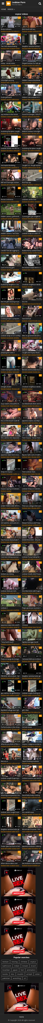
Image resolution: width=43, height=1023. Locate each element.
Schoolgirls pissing (7, 80)
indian (16, 966)
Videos (10, 9)
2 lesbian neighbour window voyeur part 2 (32, 387)
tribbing (18, 201)
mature (20, 423)
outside (20, 474)
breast (25, 966)
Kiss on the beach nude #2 (10, 421)
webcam (16, 150)
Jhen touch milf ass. (29, 29)
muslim (20, 974)
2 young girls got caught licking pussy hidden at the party (32, 216)
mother (19, 848)
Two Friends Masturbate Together (11, 540)
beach (40, 253)
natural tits (33, 780)
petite (39, 780)
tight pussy (10, 321)
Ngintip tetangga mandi (30, 642)
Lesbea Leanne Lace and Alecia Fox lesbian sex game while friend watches (32, 778)
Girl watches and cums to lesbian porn (11, 523)
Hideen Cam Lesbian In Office (32, 97)
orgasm (12, 48)
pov (37, 491)
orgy (16, 576)
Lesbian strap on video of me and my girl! (32, 233)
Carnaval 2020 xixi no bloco (31, 659)
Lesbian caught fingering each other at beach (11, 778)
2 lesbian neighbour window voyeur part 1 (32, 284)
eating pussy (16, 99)
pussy (40, 321)
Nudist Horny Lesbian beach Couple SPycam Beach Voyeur (32, 250)
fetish (12, 406)
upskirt (30, 31)
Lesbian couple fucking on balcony (32, 693)
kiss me (24, 302)
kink (23, 82)
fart (22, 970)
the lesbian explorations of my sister (32, 267)
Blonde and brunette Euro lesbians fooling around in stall (32, 370)
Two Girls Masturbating (9, 46)
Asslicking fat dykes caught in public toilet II (11, 131)
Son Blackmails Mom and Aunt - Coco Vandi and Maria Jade (32, 404)
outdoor (37, 184)
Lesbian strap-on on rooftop (11, 336)
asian (41, 423)
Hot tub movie (27, 727)
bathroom (6, 966)
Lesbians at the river (29, 199)
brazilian (6, 970)
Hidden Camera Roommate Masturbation (32, 80)
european (16, 287)
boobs (5, 974)
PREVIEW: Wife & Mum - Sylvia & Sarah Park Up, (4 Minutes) (11, 676)
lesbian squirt (5, 508)
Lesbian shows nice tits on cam (11, 148)
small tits (14, 167)
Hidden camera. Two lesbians (11, 233)
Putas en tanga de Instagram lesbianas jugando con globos (11, 659)
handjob (14, 746)
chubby (9, 218)
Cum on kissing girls (8, 267)
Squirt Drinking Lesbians (30, 761)
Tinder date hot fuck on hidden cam (11, 846)
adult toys (35, 82)
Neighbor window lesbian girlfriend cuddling (32, 46)
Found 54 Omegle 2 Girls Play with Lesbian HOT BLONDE (32, 114)
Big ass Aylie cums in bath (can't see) (32, 455)
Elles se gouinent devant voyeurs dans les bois (32, 336)
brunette (13, 65)
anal (36, 746)
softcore (36, 31)
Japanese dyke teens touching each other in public (11, 455)
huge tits (14, 355)
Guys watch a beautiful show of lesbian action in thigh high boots (11, 404)
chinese (24, 961)
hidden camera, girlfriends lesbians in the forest (11, 216)
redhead (4, 218)
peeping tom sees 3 (8, 353)
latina (16, 133)
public (40, 218)
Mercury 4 (4, 761)
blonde (24, 48)
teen (8, 48)
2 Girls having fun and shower (11, 370)
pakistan (6, 978)
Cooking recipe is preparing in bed (11, 319)
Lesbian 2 (4, 608)
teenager (28, 82)
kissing (39, 270)
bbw (41, 593)
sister (37, 974)
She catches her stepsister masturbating (11, 438)
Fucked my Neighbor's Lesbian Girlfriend (11, 284)
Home (3, 9)
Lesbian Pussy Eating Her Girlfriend (32, 557)
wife (13, 678)
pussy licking (10, 201)
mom (33, 542)
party (36, 218)
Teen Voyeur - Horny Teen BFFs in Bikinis (32, 438)
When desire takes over (9, 863)
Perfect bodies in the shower (11, 727)
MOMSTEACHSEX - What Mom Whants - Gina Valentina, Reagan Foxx (32, 540)
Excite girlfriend (6, 97)
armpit (29, 974)
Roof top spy (26, 182)
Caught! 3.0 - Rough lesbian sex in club (32, 165)
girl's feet (25, 710)
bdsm (16, 406)
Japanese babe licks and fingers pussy (11, 625)
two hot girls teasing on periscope (11, 302)
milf (36, 542)
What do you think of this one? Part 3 (11, 744)
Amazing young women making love (11, 795)
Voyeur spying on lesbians (10, 489)
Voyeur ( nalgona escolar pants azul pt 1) (32, 744)
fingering (15, 644)
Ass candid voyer (28, 812)
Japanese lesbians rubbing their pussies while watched (32, 846)
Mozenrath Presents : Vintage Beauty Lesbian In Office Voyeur (32, 829)
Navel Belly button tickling (31, 795)
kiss (12, 974)
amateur (19, 65)
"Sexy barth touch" (7, 642)
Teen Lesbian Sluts (28, 472)
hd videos (14, 31)
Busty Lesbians (6, 29)
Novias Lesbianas (7, 199)
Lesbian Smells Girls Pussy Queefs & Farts (32, 574)
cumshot (16, 270)
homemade (20, 48)
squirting (15, 116)
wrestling (17, 978)
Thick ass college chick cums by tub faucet (32, 506)
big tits (8, 31)
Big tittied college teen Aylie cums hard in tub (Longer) (11, 710)
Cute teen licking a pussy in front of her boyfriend (11, 557)
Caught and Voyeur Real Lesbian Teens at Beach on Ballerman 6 (32, 353)
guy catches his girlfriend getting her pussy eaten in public (11, 693)
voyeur (24, 235)
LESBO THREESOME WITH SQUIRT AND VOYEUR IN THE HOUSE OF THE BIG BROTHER (11, 506)
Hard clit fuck (26, 319)
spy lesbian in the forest (9, 114)
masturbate (18, 440)
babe (29, 48)
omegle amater (6, 387)
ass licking (10, 133)
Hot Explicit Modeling (8, 165)
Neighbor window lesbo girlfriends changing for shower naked (32, 676)
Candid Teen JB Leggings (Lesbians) (11, 250)
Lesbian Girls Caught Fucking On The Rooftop (11, 812)
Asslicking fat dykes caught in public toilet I (32, 148)
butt (31, 831)
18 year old (14, 82)
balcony (40, 695)
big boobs (7, 355)
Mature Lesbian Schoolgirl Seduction (32, 131)
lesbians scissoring (34, 235)
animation (31, 970)
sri (25, 978)
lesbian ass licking (7, 574)
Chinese (25, 625)
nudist (35, 253)
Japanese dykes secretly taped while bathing (32, 421)
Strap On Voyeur (6, 472)
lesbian (3, 31)
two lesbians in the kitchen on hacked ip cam (32, 863)
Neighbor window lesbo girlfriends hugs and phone (11, 829)
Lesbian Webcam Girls (8, 591)
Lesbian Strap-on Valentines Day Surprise (32, 489)
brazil (33, 966)
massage (9, 610)
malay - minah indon (8, 63)
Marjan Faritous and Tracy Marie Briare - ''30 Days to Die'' (32, 523)
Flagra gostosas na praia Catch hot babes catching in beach (32, 608)
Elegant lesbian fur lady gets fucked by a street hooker (32, 63)
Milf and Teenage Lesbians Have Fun (11, 182)
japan (15, 970)
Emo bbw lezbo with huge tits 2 (32, 591)
